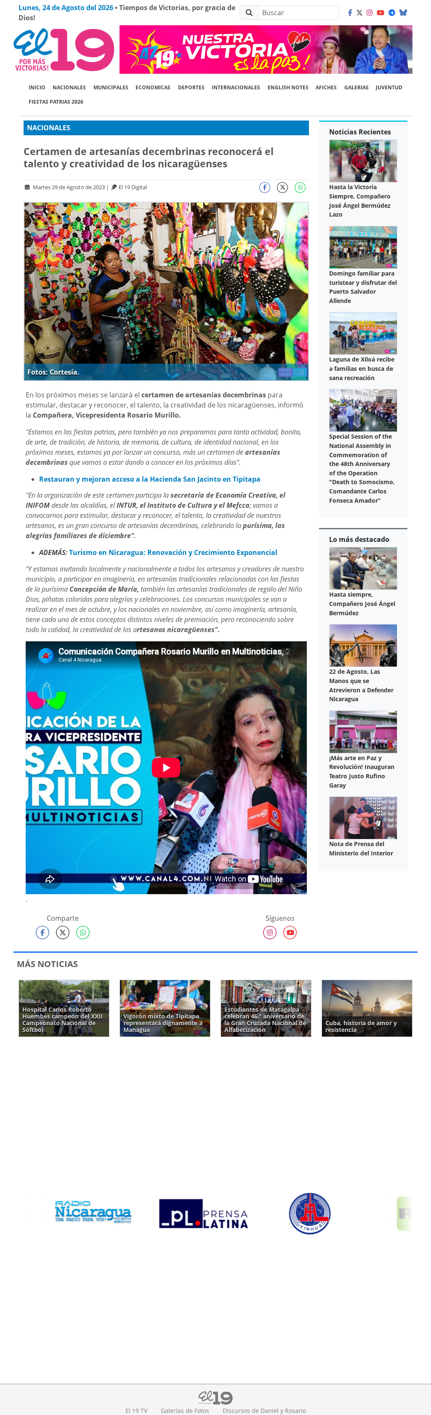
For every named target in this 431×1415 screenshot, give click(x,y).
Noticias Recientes (360, 132)
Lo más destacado (359, 539)
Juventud (389, 87)
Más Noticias (47, 964)
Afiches (326, 87)
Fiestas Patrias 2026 (56, 101)
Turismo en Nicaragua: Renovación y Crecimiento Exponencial (173, 552)
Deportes (191, 87)
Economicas (153, 87)
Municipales (110, 87)
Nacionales (69, 87)
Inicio (37, 87)
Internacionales (236, 87)
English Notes (288, 87)
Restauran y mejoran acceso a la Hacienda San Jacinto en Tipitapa (150, 479)
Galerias (356, 87)
